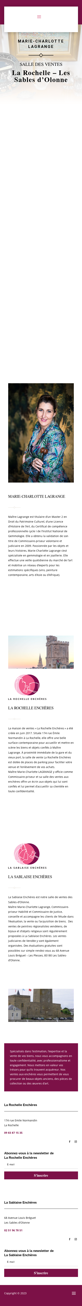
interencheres (42, 143)
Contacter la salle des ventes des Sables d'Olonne (40, 612)
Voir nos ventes (22, 814)
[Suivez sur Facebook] (69, 1141)
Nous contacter (58, 815)
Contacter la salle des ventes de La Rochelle (37, 590)
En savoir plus (41, 160)
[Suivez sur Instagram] (75, 1141)
